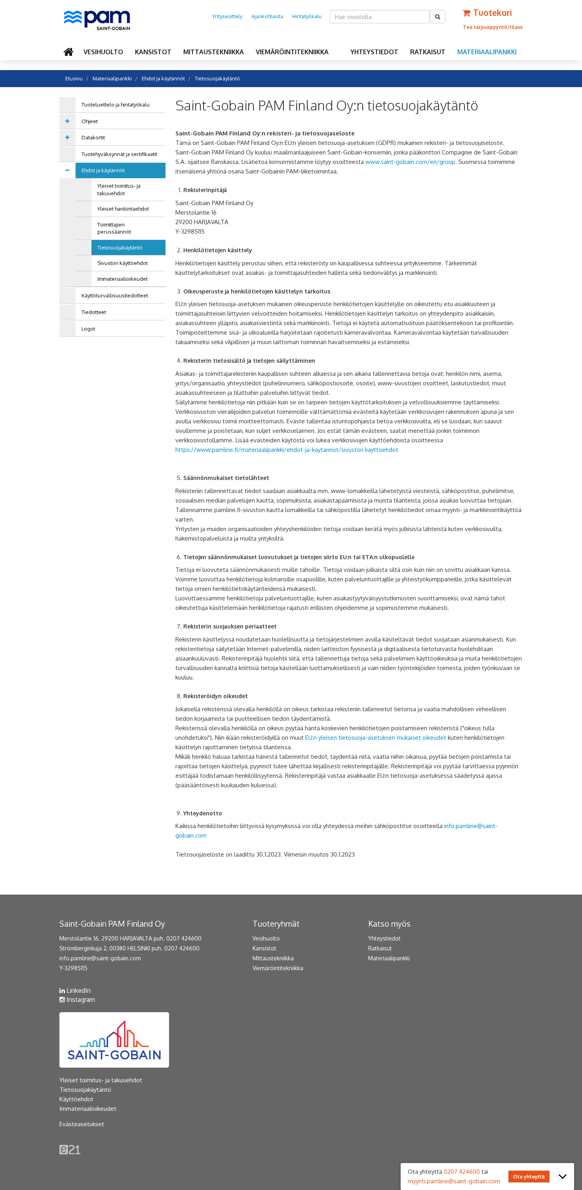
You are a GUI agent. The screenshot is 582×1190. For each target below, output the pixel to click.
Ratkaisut (427, 52)
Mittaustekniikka (213, 52)
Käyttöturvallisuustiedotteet (115, 295)
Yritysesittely (227, 16)
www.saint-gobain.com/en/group (410, 162)
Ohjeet (90, 121)
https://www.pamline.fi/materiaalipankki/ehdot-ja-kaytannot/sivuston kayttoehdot (286, 449)
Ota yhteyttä (529, 1176)
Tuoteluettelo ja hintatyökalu (116, 104)
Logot (88, 329)
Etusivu (74, 78)
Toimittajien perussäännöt (114, 228)
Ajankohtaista (267, 16)
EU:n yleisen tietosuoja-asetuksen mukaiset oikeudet (375, 737)
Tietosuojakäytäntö (217, 78)
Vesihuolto (103, 52)
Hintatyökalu (307, 16)
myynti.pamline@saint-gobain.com (454, 1181)
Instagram (80, 999)
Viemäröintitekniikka (292, 52)
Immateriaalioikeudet (122, 279)
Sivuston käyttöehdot (122, 263)
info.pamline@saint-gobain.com (100, 958)
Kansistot (153, 52)
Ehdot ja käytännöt (163, 78)
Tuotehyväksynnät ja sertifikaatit (119, 154)
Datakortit (93, 137)
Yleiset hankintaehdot (123, 209)
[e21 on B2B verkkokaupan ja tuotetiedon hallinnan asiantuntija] (69, 1149)
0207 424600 (462, 1171)
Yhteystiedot (374, 52)
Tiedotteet (94, 312)
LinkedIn (78, 990)
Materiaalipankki (487, 52)
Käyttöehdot (76, 1099)
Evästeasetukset (81, 1124)
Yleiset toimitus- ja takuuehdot (119, 189)
